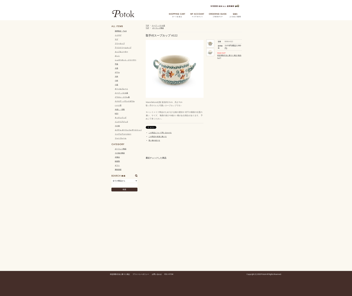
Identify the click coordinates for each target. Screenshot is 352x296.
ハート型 (118, 105)
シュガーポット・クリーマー (125, 60)
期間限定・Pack (121, 31)
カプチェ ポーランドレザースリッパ (128, 130)
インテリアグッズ (121, 121)
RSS (165, 274)
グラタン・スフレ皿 (122, 97)
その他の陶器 (120, 153)
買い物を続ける (154, 140)
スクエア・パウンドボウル (125, 101)
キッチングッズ (120, 117)
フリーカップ (120, 43)
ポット (117, 56)
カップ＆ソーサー (121, 51)
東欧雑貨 (118, 169)
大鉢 (116, 76)
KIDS (116, 113)
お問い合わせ (157, 274)
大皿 (116, 68)
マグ (116, 39)
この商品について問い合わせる (160, 132)
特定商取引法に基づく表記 (120, 274)
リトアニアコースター (123, 134)
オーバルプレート (121, 89)
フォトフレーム (120, 138)
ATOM (170, 274)
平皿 (116, 64)
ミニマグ (118, 35)
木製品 (117, 157)
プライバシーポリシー (141, 274)
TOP (147, 25)
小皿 (116, 84)
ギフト (117, 165)
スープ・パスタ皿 (158, 25)
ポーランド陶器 (158, 28)
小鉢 (116, 80)
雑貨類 (117, 161)
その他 (117, 126)
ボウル (117, 72)
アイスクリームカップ (123, 47)
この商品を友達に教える (157, 136)
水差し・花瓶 (120, 109)
